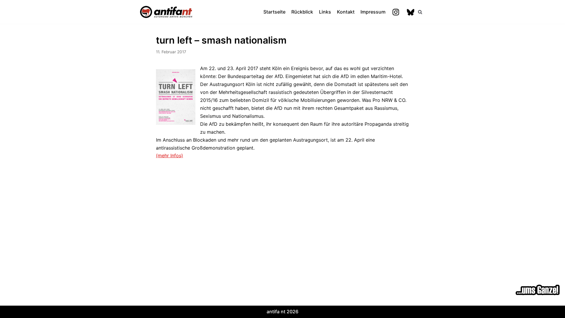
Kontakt (346, 12)
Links (325, 12)
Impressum (372, 12)
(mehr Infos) (169, 155)
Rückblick (302, 12)
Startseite (274, 12)
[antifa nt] (166, 12)
